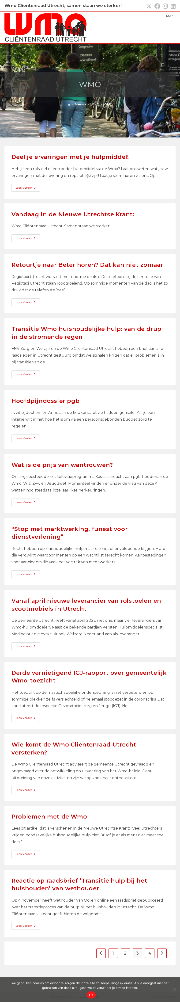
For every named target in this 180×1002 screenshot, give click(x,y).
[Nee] (174, 989)
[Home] (69, 104)
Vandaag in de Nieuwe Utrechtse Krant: (72, 214)
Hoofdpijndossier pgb (45, 400)
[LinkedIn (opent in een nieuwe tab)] (172, 6)
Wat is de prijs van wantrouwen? (62, 464)
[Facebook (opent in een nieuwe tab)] (157, 6)
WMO (108, 104)
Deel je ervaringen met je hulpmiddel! (70, 156)
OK (91, 995)
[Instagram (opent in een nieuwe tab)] (165, 6)
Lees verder (27, 189)
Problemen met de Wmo (49, 816)
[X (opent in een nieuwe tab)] (149, 6)
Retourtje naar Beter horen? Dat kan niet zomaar (87, 264)
